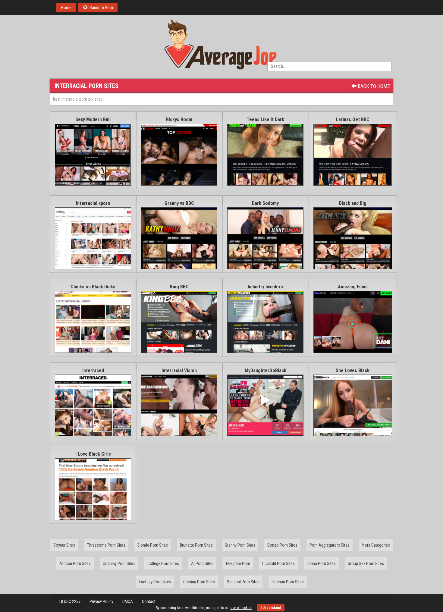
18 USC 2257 (69, 601)
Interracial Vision (179, 370)
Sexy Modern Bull (93, 119)
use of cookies (241, 608)
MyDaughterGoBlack (265, 370)
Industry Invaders (265, 287)
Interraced (93, 370)
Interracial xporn (93, 203)
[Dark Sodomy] (265, 238)
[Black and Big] (352, 238)
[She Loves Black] (352, 405)
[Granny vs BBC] (179, 238)
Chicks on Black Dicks (93, 287)
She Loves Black (352, 370)
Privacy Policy (101, 601)
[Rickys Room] (179, 155)
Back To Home (373, 86)
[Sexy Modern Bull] (93, 155)
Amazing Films (353, 287)
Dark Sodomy (265, 203)
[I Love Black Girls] (93, 489)
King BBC (179, 287)
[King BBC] (179, 322)
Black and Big (352, 203)
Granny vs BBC (179, 203)
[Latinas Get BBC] (352, 155)
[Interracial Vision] (179, 405)
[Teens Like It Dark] (265, 155)
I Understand (271, 608)
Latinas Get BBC (352, 119)
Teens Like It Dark (265, 119)
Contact (149, 601)
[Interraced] (93, 405)
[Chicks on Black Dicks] (93, 322)
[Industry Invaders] (265, 322)
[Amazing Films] (352, 322)
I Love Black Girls (93, 454)
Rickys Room (179, 119)
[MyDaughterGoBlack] (265, 405)
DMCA (127, 601)
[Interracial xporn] (93, 238)
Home (66, 7)
